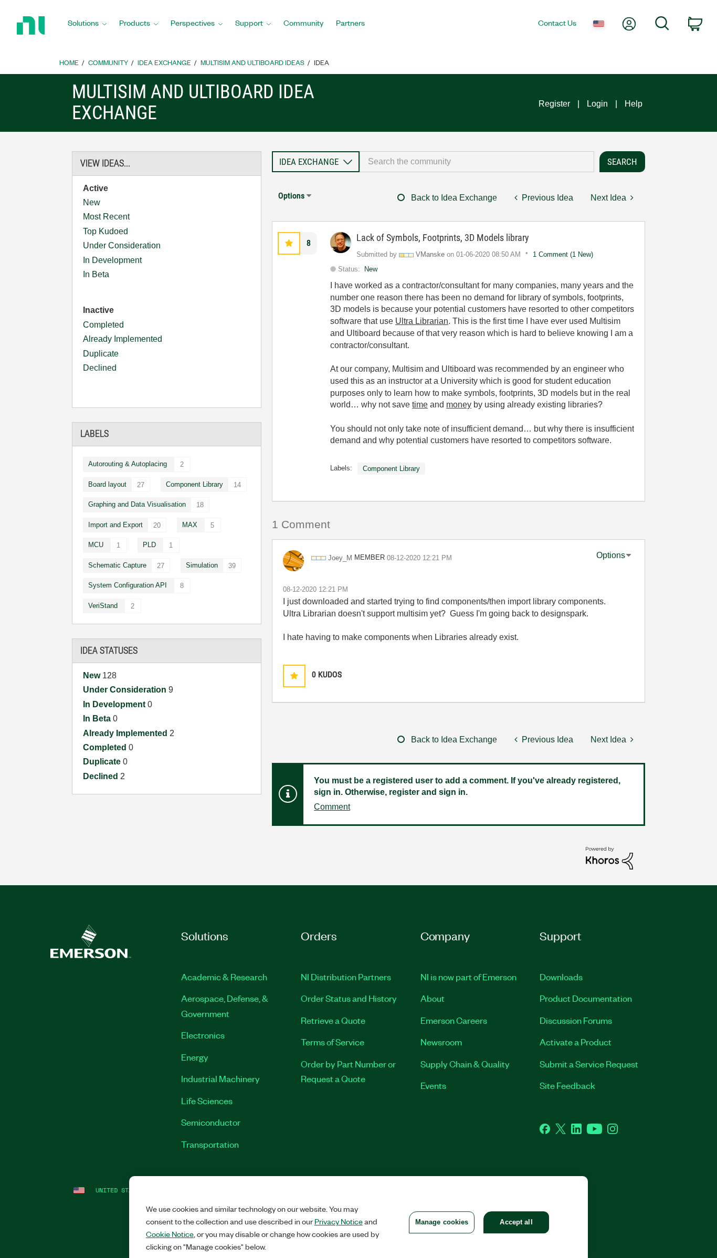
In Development (112, 260)
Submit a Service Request (589, 1064)
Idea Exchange (164, 62)
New (91, 202)
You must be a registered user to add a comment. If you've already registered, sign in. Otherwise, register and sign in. (467, 786)
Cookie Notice (170, 1234)
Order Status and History (349, 998)
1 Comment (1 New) (563, 254)
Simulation (202, 565)
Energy (194, 1057)
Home (69, 62)
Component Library (194, 484)
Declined (100, 367)
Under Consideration (122, 245)
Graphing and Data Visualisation (137, 504)
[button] (289, 243)
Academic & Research (224, 976)
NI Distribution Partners (346, 976)
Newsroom (441, 1041)
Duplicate (101, 353)
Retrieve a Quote (333, 1020)
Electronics (203, 1035)
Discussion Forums (576, 1020)
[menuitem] (87, 25)
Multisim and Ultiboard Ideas (252, 62)
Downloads (561, 976)
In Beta (96, 274)
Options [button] (291, 196)
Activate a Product (575, 1041)
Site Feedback (567, 1085)
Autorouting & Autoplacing (127, 464)
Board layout (107, 484)
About (432, 998)
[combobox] (477, 161)
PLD (149, 545)
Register (554, 103)
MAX (189, 525)
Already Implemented (122, 338)
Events (433, 1085)
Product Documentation (586, 998)
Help (633, 103)
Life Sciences (207, 1100)
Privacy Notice (338, 1221)
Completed (103, 324)
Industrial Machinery (220, 1078)
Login (597, 103)
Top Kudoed (105, 231)
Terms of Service (332, 1041)
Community (108, 62)
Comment (332, 806)
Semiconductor (210, 1122)
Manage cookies (442, 1222)
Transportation (210, 1144)
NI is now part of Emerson (468, 976)
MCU (95, 545)
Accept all (516, 1222)
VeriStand (103, 606)
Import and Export (115, 525)
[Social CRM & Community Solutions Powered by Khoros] (609, 857)
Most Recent (106, 216)
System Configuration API (127, 585)
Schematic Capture (117, 565)
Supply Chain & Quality (465, 1064)
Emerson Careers (453, 1020)
